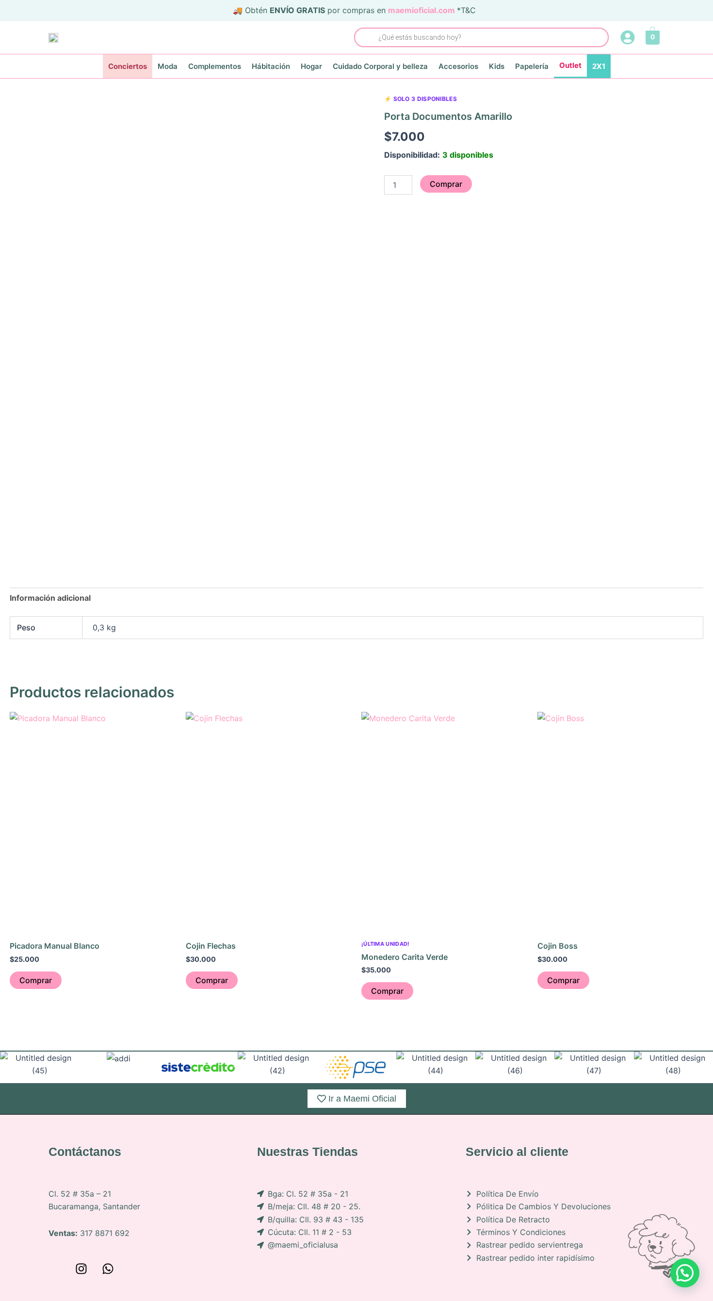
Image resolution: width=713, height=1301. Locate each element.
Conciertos (127, 66)
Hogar (311, 66)
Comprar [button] (35, 980)
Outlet (570, 65)
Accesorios (458, 66)
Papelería (532, 66)
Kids (496, 66)
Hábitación (271, 66)
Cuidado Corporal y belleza (380, 66)
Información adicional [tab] (50, 598)
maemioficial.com (421, 10)
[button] (684, 1272)
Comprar (446, 184)
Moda (168, 66)
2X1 (598, 66)
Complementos (214, 66)
